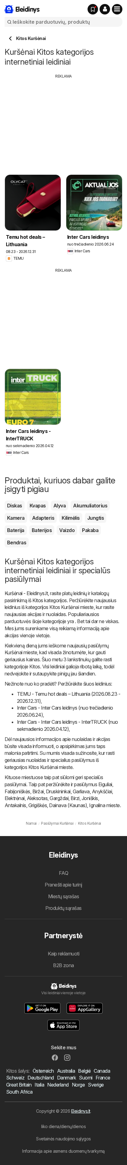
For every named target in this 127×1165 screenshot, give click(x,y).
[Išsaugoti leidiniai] (93, 9)
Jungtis (95, 518)
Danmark (66, 1078)
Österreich (43, 1071)
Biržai (38, 791)
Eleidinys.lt (80, 1111)
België (84, 1071)
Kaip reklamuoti (63, 954)
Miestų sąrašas (63, 896)
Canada (102, 1071)
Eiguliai (105, 784)
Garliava (81, 791)
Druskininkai (58, 791)
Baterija (15, 530)
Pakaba (90, 530)
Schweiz (15, 1078)
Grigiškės (37, 805)
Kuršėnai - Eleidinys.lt (26, 593)
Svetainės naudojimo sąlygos (63, 1138)
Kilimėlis (71, 518)
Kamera (16, 518)
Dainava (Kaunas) (68, 805)
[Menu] (117, 9)
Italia (39, 1085)
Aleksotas (37, 798)
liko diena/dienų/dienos (63, 1126)
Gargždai (59, 798)
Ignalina (97, 805)
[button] (105, 9)
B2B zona (63, 965)
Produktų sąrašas (63, 908)
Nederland (57, 1085)
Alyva (59, 505)
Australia (66, 1071)
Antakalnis (15, 805)
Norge (78, 1085)
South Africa (19, 1092)
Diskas (14, 505)
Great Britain (18, 1085)
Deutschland (40, 1078)
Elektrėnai (15, 798)
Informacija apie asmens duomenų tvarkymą (63, 1151)
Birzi (75, 798)
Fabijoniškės (17, 791)
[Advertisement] (63, 122)
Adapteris (43, 518)
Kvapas (38, 505)
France (103, 1078)
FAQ (63, 873)
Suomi (85, 1078)
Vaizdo (67, 530)
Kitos (37, 600)
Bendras (16, 542)
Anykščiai (102, 791)
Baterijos (42, 530)
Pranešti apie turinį (63, 885)
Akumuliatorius (90, 505)
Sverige (96, 1085)
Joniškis (90, 798)
